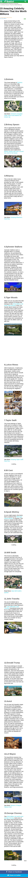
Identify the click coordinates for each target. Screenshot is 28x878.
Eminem (19, 82)
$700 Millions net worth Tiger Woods (13, 304)
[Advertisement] (15, 67)
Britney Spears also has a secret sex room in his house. (14, 152)
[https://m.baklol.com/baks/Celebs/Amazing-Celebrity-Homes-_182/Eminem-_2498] (25, 19)
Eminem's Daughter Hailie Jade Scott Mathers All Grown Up (13, 115)
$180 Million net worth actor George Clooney (13, 817)
